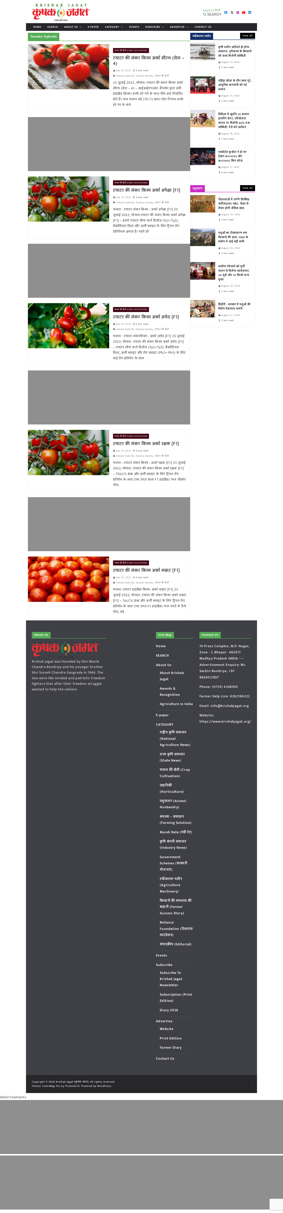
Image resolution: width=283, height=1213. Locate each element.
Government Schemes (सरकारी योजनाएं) (173, 863)
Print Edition (171, 1038)
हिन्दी (217, 10)
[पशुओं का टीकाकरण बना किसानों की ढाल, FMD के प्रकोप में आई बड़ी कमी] (202, 244)
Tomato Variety (144, 76)
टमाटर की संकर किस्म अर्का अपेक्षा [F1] (147, 190)
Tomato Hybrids (125, 76)
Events (134, 27)
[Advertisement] (109, 144)
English (208, 10)
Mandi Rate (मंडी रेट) (176, 832)
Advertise (177, 27)
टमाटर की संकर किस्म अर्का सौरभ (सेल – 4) (148, 60)
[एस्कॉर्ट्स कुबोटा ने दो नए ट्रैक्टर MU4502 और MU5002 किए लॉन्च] (202, 163)
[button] (80, 27)
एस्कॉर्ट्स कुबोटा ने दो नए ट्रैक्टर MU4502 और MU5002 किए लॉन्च (232, 156)
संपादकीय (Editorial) (176, 944)
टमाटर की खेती (162, 76)
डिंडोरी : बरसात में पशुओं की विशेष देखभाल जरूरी (234, 306)
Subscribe (152, 27)
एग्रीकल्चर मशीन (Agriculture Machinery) (171, 885)
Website (166, 1029)
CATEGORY (112, 27)
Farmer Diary (171, 1048)
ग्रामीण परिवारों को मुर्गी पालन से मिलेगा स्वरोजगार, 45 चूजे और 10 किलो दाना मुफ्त (234, 273)
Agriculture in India (176, 704)
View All (247, 35)
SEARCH (52, 27)
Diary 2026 (169, 1010)
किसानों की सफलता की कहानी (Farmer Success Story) (176, 907)
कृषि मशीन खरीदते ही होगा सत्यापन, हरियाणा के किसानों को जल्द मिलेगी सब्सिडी (235, 51)
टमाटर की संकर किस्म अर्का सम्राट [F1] (146, 570)
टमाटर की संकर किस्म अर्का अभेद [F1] (146, 317)
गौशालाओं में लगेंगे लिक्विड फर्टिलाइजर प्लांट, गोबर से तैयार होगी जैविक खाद (234, 204)
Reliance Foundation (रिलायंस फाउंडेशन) (176, 929)
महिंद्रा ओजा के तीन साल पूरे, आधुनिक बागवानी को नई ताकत (235, 85)
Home (37, 27)
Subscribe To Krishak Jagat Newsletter (171, 979)
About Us (71, 27)
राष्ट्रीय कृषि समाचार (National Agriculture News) (175, 739)
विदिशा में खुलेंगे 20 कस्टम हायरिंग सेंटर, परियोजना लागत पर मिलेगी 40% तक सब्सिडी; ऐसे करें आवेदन (234, 121)
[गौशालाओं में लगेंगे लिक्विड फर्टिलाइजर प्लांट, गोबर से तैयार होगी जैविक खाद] (202, 210)
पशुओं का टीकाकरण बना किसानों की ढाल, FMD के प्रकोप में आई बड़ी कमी (233, 237)
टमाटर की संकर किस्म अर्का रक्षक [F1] (146, 444)
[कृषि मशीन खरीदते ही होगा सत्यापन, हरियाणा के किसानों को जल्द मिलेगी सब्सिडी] (202, 58)
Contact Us (203, 27)
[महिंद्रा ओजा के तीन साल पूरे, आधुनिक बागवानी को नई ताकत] (202, 92)
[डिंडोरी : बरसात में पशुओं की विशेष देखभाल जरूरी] (202, 313)
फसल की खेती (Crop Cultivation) (131, 50)
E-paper (93, 27)
